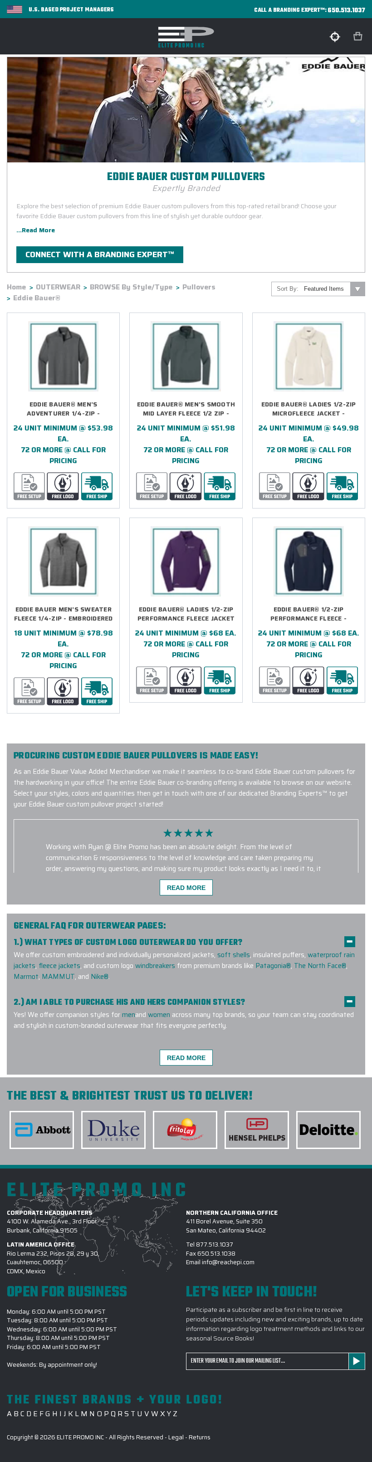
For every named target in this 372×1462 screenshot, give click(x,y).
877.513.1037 (214, 1244)
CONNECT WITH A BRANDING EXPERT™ (99, 254)
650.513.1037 (346, 10)
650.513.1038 (216, 1253)
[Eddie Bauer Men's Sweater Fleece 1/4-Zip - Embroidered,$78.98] (63, 561)
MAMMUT (58, 976)
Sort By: (288, 288)
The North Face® (320, 965)
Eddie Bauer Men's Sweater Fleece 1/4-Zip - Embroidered (63, 614)
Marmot (26, 976)
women (159, 1014)
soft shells (233, 954)
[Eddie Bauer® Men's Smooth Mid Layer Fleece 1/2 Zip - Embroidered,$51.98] (186, 356)
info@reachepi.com (228, 1262)
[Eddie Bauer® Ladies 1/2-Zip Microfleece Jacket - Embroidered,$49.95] (308, 356)
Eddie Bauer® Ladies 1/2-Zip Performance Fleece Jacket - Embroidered (186, 614)
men (128, 1014)
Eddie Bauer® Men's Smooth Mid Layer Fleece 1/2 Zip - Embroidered (186, 409)
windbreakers (155, 965)
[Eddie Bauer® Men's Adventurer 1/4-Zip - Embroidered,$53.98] (63, 356)
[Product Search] (334, 36)
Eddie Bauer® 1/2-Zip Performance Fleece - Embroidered (308, 614)
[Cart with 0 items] (358, 36)
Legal (176, 1437)
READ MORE (186, 887)
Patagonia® (273, 965)
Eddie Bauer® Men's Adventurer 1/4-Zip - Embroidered (63, 409)
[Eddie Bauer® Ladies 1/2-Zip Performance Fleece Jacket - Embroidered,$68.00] (186, 561)
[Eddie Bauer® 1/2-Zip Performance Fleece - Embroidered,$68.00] (308, 561)
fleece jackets (59, 965)
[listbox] (334, 289)
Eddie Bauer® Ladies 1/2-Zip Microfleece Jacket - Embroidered (308, 409)
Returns (199, 1437)
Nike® (99, 976)
